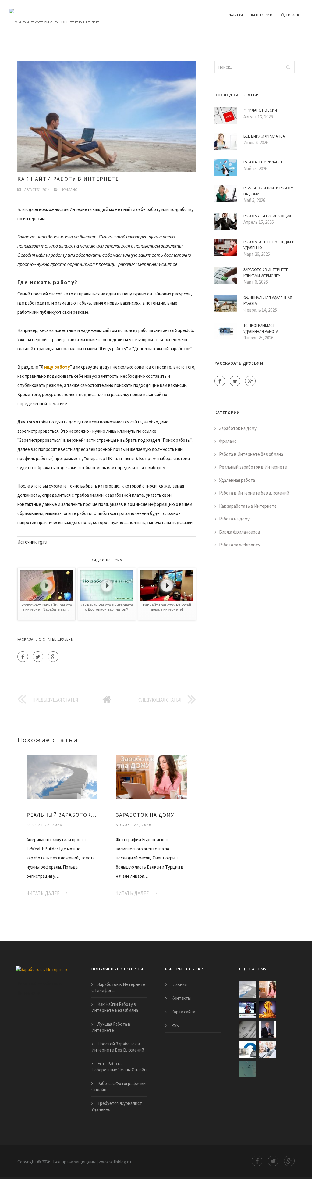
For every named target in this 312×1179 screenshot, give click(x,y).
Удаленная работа (237, 480)
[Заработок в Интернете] (54, 11)
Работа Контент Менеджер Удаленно (269, 245)
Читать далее (43, 893)
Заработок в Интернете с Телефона (118, 987)
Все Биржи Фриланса (264, 136)
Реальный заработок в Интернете (253, 467)
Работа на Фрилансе (263, 162)
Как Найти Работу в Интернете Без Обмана (114, 1007)
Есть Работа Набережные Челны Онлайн (119, 1067)
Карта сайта (183, 1012)
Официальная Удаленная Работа (267, 300)
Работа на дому (234, 519)
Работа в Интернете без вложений (254, 493)
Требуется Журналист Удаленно (116, 1106)
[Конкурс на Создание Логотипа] (267, 1049)
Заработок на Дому (145, 814)
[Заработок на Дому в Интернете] (267, 1029)
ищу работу (57, 367)
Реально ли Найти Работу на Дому (268, 191)
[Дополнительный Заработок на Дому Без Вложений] (247, 1049)
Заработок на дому (238, 428)
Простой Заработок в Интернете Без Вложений (117, 1047)
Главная (235, 15)
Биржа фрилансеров (239, 532)
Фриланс (69, 189)
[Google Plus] (53, 656)
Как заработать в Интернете (248, 506)
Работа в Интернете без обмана (251, 454)
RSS (175, 1025)
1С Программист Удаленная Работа (260, 328)
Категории (262, 15)
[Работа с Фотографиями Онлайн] (247, 1069)
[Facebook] (22, 656)
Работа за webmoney (239, 545)
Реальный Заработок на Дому (62, 814)
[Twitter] (38, 656)
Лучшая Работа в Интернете (110, 1027)
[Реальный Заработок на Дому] (62, 776)
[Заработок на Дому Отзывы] (267, 1009)
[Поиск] (288, 67)
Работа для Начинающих (267, 216)
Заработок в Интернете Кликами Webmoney (265, 272)
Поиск (293, 15)
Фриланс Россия (260, 110)
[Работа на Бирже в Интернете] (247, 1009)
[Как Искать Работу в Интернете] (247, 1029)
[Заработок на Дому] (151, 776)
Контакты (181, 998)
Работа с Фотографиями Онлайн (118, 1086)
